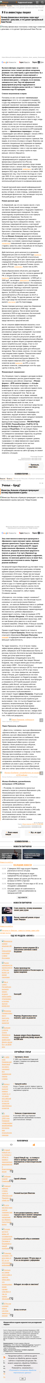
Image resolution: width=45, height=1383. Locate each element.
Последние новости (22, 865)
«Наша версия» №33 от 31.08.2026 (32, 824)
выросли (5, 278)
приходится (24, 280)
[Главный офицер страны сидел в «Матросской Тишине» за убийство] (7, 1193)
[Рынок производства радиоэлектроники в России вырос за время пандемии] (7, 970)
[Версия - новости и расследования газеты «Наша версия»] (7, 3)
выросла (37, 255)
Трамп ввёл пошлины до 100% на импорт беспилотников (10, 855)
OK (22, 1379)
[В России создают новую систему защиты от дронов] (7, 1309)
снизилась (18, 267)
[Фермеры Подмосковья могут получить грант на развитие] (7, 1017)
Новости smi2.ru (6, 862)
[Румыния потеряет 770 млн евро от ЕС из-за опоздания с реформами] (7, 1259)
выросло (18, 363)
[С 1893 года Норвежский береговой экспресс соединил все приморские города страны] (7, 1068)
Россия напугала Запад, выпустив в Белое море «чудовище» (32, 855)
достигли (11, 302)
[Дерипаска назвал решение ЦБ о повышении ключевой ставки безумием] (7, 949)
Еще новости (22, 897)
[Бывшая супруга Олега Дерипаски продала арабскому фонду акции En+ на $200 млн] (7, 1037)
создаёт (5, 637)
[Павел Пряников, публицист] (21, 719)
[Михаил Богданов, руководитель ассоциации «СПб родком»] (21, 773)
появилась (27, 169)
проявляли (6, 243)
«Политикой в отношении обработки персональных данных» (22, 1371)
